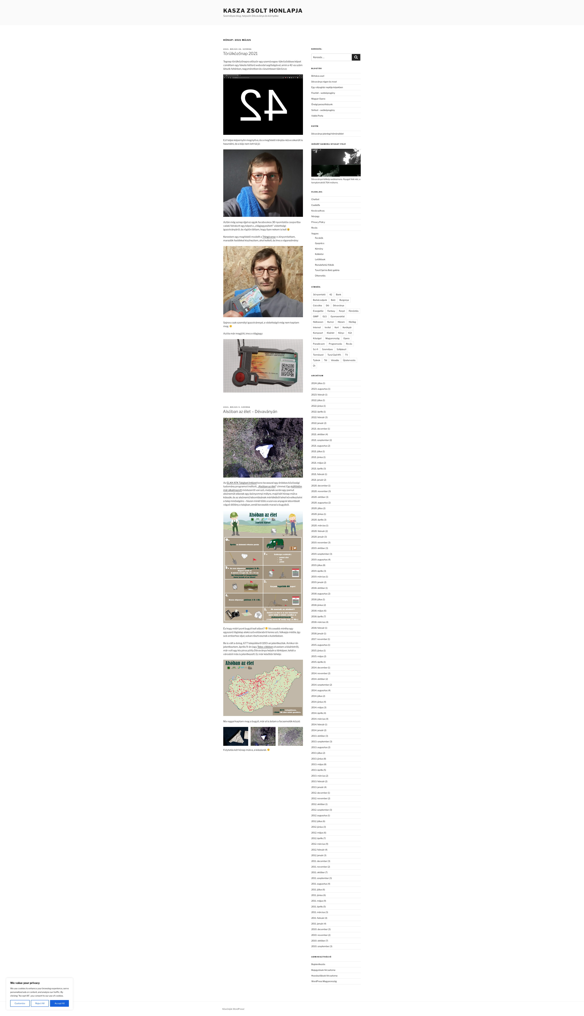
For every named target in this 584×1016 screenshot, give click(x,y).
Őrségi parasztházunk (322, 104)
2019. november (319, 542)
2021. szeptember (320, 440)
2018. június (317, 605)
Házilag (352, 322)
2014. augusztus (319, 690)
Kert (337, 327)
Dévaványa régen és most (324, 81)
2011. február (317, 918)
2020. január (317, 536)
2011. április (317, 906)
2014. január (317, 730)
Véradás (335, 360)
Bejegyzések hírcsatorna (323, 970)
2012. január (317, 855)
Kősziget (317, 338)
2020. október (318, 497)
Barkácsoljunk (320, 300)
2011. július (316, 889)
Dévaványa (338, 305)
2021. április (317, 468)
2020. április (317, 519)
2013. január (317, 787)
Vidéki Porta (317, 115)
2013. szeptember (320, 741)
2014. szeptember (320, 684)
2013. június (317, 758)
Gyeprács (319, 243)
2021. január (317, 479)
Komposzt (318, 333)
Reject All (39, 1003)
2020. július (317, 508)
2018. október (318, 588)
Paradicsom (319, 343)
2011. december (319, 861)
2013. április (317, 770)
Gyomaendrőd (337, 316)
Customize (20, 1003)
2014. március (318, 718)
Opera (346, 338)
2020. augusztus (319, 502)
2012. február (317, 849)
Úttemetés (320, 275)
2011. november (319, 866)
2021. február (317, 474)
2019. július (316, 565)
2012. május (317, 832)
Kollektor (319, 254)
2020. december (319, 485)
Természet (318, 354)
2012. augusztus (319, 815)
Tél (325, 360)
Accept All (59, 1003)
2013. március (318, 775)
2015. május (317, 656)
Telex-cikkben (265, 646)
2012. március (318, 844)
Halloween (318, 322)
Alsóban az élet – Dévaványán (250, 411)
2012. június (317, 827)
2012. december (319, 792)
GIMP (316, 316)
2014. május (317, 707)
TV (346, 354)
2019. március (318, 576)
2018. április (317, 616)
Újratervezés (349, 360)
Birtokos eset (317, 76)
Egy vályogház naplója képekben (327, 87)
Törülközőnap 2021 (240, 53)
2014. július (316, 696)
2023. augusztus (319, 389)
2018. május (317, 610)
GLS (325, 316)
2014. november (319, 673)
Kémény (319, 248)
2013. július (316, 753)
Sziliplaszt (341, 349)
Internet (317, 327)
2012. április (317, 838)
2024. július (316, 383)
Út (314, 365)
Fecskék (319, 238)
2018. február (318, 628)
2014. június (317, 701)
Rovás (314, 227)
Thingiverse (269, 236)
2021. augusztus (319, 445)
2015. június (317, 650)
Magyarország (332, 338)
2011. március (318, 912)
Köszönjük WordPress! (233, 1009)
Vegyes (314, 233)
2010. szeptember (320, 946)
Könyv (341, 333)
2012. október (318, 804)
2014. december (319, 667)
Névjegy (315, 216)
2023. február (318, 394)
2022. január (317, 423)
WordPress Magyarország (324, 981)
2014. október (318, 679)
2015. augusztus (319, 645)
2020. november (319, 491)
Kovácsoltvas (318, 210)
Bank (338, 294)
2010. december (319, 929)
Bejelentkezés (318, 964)
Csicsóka (317, 305)
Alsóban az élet (267, 486)
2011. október (318, 872)
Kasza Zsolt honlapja (263, 10)
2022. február (318, 417)
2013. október (318, 736)
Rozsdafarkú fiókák (324, 265)
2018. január (317, 633)
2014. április (317, 713)
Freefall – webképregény (323, 93)
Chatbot (315, 199)
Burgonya (344, 300)
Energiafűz (318, 311)
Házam (341, 322)
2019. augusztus (319, 559)
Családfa (315, 205)
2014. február (318, 724)
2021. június (317, 457)
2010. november (319, 935)
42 (330, 294)
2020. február (318, 531)
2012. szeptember (320, 809)
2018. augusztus (319, 593)
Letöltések (320, 259)
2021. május (317, 462)
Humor (330, 322)
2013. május (317, 764)
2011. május (317, 900)
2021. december (319, 428)
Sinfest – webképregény (323, 110)
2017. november (319, 639)
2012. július (316, 821)
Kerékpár (347, 327)
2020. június (317, 514)
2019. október (318, 548)
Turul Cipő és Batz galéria (327, 270)
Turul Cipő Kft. (334, 354)
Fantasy (331, 311)
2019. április (317, 571)
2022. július (316, 400)
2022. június (317, 406)
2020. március (318, 525)
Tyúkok (316, 360)
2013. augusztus (319, 747)
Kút (350, 333)
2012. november (319, 798)
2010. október (318, 940)
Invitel (328, 327)
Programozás (335, 343)
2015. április (317, 662)
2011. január (317, 923)
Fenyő (342, 311)
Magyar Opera (318, 98)
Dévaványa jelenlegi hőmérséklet (327, 133)
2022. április (317, 411)
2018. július (316, 599)
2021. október (318, 434)
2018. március (318, 622)
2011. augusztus (319, 883)
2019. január (317, 582)
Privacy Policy (318, 222)
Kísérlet (330, 333)
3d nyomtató (319, 294)
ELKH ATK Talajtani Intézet (242, 482)
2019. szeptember (320, 554)
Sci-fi (315, 349)
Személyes (327, 349)
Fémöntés (353, 311)
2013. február (318, 781)
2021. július (316, 451)
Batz (333, 300)
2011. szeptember (320, 878)
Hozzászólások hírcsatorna (324, 975)
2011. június (317, 895)
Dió (327, 305)
